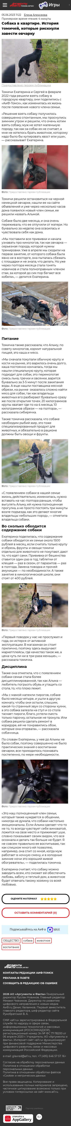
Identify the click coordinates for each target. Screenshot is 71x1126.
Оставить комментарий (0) (35, 912)
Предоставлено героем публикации (26, 85)
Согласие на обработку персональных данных (34, 1062)
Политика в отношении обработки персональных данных (26, 1067)
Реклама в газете (16, 978)
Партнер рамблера (34, 1108)
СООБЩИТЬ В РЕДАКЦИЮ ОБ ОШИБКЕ (30, 983)
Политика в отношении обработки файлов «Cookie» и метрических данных (32, 1074)
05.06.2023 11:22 (11, 15)
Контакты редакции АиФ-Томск (28, 972)
